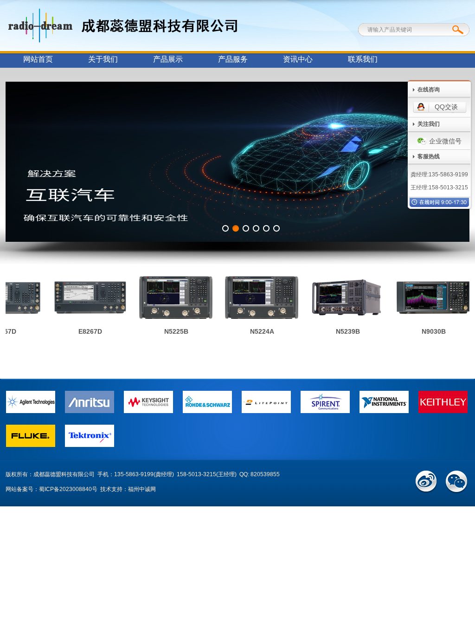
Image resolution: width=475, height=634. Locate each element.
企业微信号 (445, 141)
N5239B (343, 331)
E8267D (85, 331)
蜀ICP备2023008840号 (68, 489)
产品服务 (233, 59)
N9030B (429, 331)
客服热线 (428, 156)
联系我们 (363, 59)
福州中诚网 (142, 489)
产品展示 (168, 59)
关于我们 (103, 59)
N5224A (257, 331)
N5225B (171, 331)
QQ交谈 (446, 106)
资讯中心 (298, 59)
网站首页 (38, 59)
